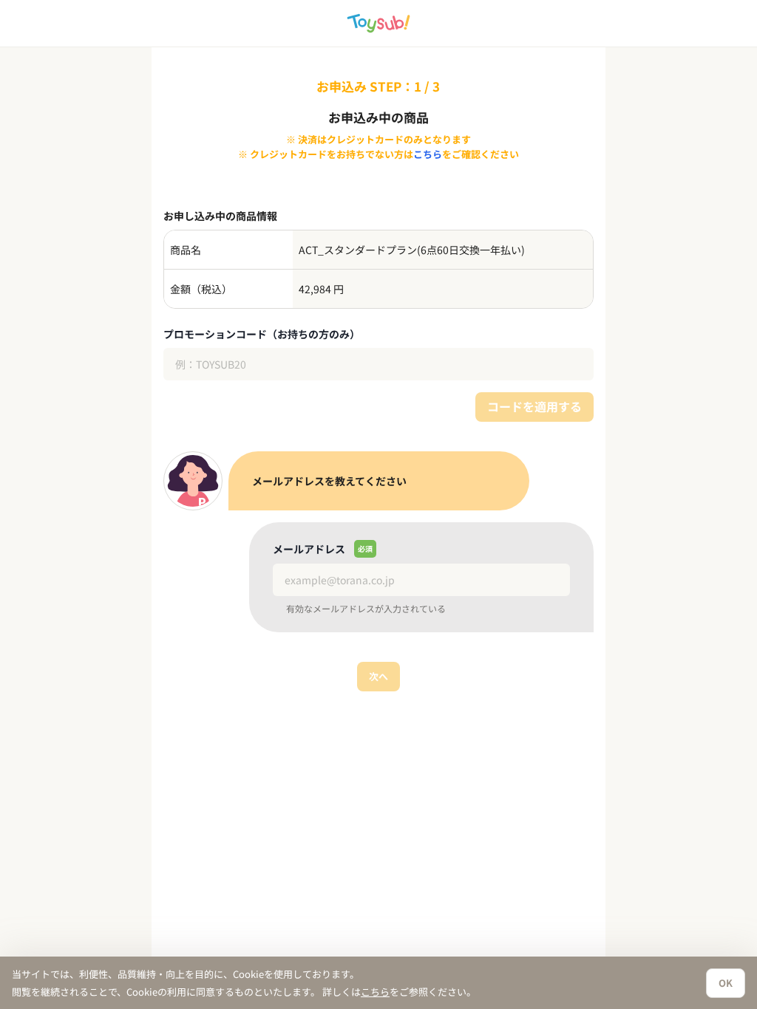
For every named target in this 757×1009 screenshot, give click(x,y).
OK (726, 983)
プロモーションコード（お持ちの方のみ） (261, 333)
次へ (378, 676)
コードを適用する (534, 406)
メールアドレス (309, 548)
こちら (427, 154)
